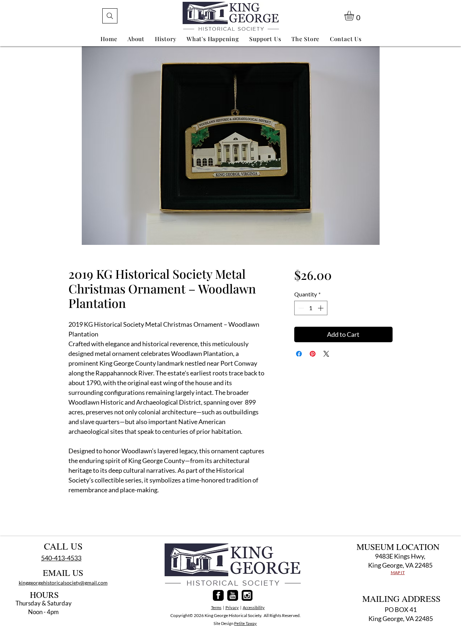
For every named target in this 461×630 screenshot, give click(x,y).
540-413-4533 (61, 558)
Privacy (232, 607)
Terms (216, 607)
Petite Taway (245, 623)
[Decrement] (300, 308)
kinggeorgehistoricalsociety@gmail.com (63, 583)
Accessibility (254, 607)
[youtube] (232, 595)
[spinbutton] (310, 308)
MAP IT (398, 572)
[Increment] (321, 308)
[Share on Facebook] (299, 353)
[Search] (109, 15)
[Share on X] (326, 353)
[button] (354, 16)
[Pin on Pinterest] (312, 353)
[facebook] (218, 595)
